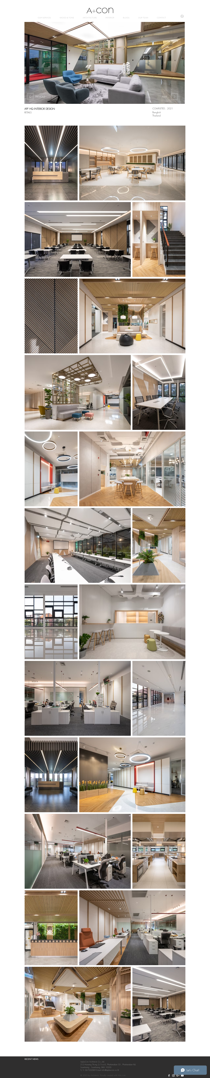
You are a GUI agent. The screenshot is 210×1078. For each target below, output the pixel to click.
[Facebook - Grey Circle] (182, 16)
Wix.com (122, 1075)
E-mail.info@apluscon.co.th (107, 1070)
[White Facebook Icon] (169, 1075)
